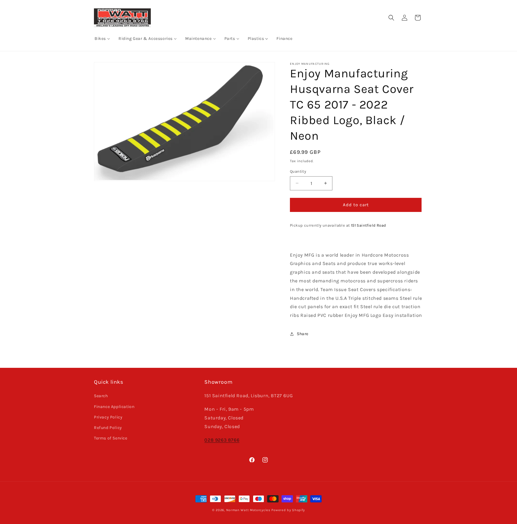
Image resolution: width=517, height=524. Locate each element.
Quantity (298, 171)
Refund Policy (108, 427)
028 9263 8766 (221, 440)
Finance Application (114, 406)
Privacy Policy (108, 417)
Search (101, 395)
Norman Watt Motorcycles (248, 510)
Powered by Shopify (288, 510)
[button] (391, 17)
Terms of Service (110, 438)
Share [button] (302, 333)
